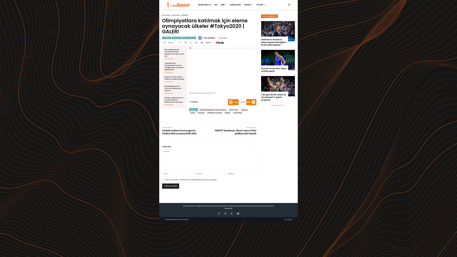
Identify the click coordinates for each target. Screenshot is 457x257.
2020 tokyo (233, 110)
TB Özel (259, 5)
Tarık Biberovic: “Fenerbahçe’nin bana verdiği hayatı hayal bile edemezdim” (173, 66)
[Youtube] (238, 213)
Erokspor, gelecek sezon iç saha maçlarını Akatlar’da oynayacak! (173, 100)
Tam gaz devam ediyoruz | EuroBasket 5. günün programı (273, 97)
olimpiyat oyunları (214, 113)
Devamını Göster (277, 105)
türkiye (227, 113)
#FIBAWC (185, 15)
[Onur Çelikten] (200, 38)
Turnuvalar (175, 15)
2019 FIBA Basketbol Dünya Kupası (213, 110)
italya (192, 113)
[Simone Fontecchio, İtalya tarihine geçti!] (278, 60)
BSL (216, 5)
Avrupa (247, 5)
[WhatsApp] (190, 42)
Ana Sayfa (166, 15)
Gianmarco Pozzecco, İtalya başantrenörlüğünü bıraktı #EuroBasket (273, 42)
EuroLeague (235, 5)
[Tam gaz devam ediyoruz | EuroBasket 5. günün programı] (278, 86)
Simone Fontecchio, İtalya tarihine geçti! (273, 69)
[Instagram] (225, 213)
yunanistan (237, 113)
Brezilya (244, 110)
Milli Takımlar (189, 38)
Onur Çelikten (209, 38)
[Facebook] (179, 42)
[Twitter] (185, 42)
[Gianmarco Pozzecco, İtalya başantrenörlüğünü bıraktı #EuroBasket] (278, 31)
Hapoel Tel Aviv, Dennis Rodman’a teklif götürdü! (174, 78)
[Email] (196, 42)
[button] (289, 5)
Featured (176, 38)
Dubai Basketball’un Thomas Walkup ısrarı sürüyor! (173, 88)
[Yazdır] (201, 42)
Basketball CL (204, 5)
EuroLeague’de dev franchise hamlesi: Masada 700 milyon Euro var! (174, 52)
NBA (223, 5)
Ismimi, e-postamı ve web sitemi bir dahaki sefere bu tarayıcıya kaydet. (191, 180)
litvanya (201, 113)
